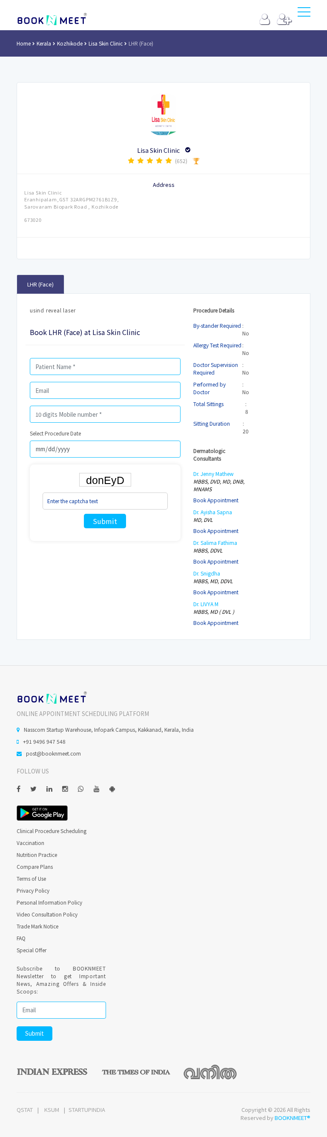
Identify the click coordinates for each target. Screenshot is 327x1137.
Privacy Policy (33, 890)
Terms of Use (31, 878)
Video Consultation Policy (47, 914)
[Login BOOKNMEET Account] (265, 21)
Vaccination (30, 842)
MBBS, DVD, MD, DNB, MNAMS (218, 485)
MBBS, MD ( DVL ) (213, 611)
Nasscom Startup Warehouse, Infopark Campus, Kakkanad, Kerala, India (109, 729)
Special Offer (31, 950)
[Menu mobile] (304, 13)
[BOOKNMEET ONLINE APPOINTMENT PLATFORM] (52, 696)
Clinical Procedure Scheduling (51, 830)
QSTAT (25, 1109)
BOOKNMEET (52, 19)
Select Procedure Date (55, 433)
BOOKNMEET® (292, 1118)
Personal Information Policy (49, 902)
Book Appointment (215, 500)
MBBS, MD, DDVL (213, 580)
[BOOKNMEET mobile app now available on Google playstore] (42, 812)
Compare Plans (35, 866)
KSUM (51, 1109)
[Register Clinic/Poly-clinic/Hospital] (284, 21)
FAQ (21, 938)
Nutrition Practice (37, 854)
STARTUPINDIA (87, 1109)
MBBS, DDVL (208, 550)
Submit (105, 521)
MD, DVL (203, 519)
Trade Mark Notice (37, 926)
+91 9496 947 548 (44, 741)
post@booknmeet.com (53, 753)
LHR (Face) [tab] (40, 284)
